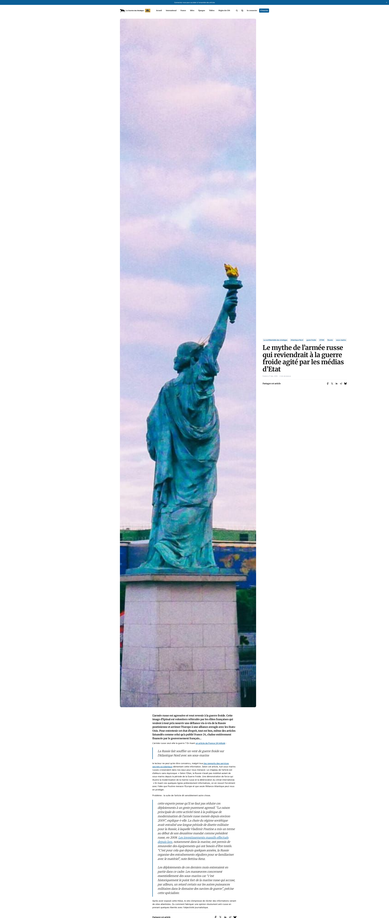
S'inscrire (264, 10)
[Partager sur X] (332, 383)
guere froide (311, 340)
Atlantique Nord (297, 340)
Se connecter (252, 10)
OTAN (321, 340)
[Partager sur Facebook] (327, 383)
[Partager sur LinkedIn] (336, 383)
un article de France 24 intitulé (210, 743)
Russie (330, 340)
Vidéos (211, 10)
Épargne (201, 10)
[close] (386, 2)
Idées (192, 10)
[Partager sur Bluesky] (345, 383)
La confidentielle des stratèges (275, 340)
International (171, 10)
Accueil (159, 10)
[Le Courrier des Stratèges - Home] (136, 11)
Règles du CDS (224, 10)
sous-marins (341, 340)
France (183, 10)
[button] (237, 10)
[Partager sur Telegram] (341, 383)
